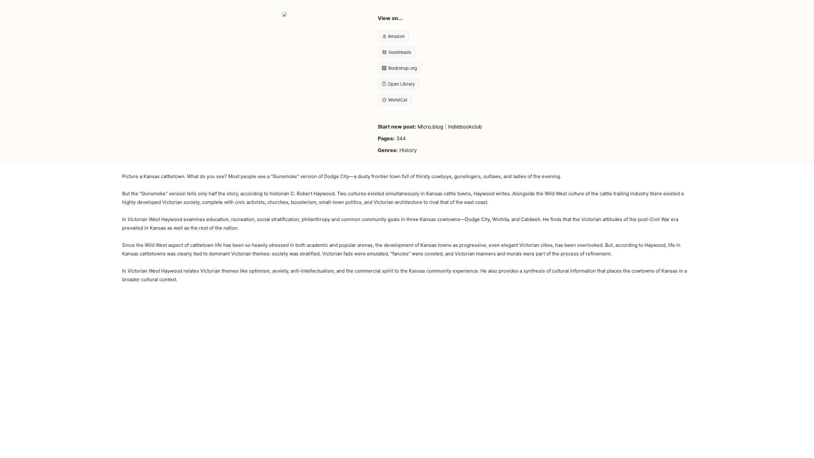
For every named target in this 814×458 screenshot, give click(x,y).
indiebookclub (465, 126)
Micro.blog (430, 126)
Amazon (396, 36)
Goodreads (399, 52)
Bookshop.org (402, 68)
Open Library (400, 84)
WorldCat (397, 99)
